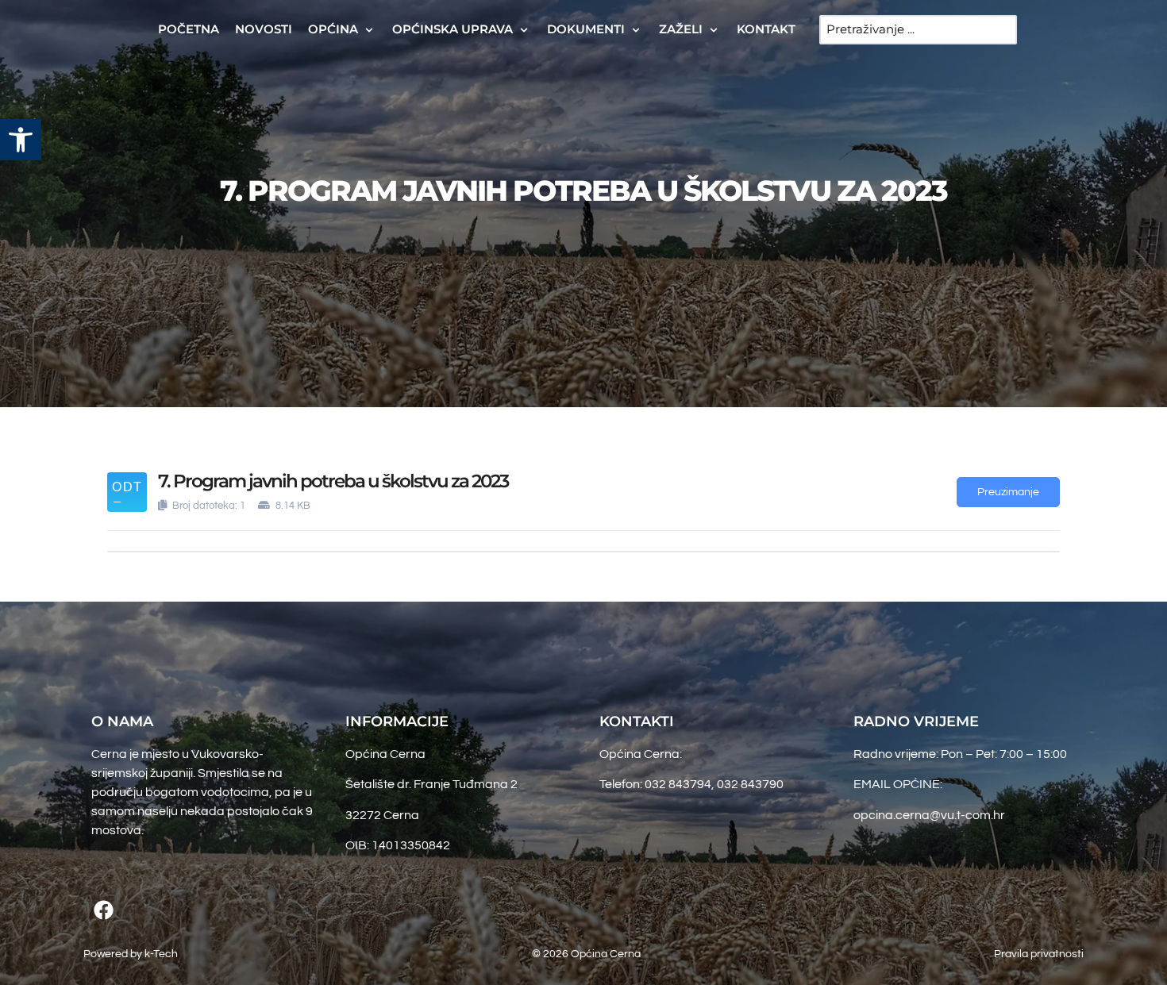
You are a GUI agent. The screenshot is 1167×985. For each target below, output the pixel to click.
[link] (20, 139)
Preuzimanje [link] (1008, 492)
